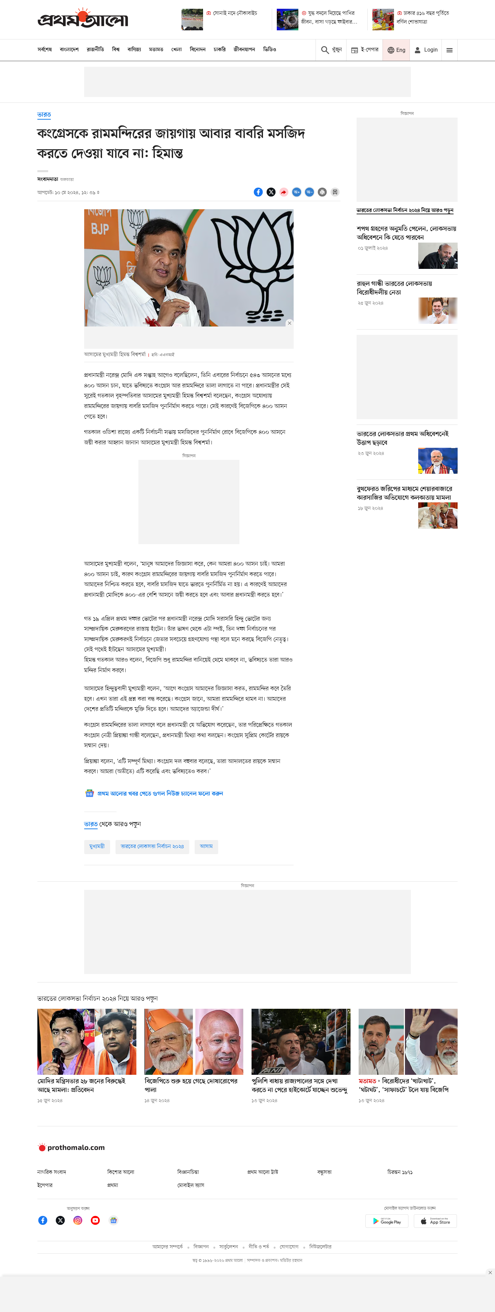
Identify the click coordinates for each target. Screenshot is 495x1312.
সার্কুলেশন (229, 1247)
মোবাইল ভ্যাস (190, 1185)
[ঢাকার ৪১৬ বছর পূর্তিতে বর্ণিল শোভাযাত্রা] (383, 19)
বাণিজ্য (134, 50)
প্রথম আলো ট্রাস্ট (263, 1172)
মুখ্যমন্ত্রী (97, 846)
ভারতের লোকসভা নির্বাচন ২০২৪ (152, 846)
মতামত (156, 50)
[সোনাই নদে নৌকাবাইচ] (192, 19)
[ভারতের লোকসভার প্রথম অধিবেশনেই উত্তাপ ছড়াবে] (438, 461)
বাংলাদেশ (69, 50)
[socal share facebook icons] (259, 196)
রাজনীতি (95, 50)
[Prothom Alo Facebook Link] (46, 1221)
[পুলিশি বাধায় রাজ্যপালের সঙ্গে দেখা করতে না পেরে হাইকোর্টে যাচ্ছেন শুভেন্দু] (301, 1042)
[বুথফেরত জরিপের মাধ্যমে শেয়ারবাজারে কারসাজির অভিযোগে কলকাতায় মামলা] (438, 515)
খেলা (176, 50)
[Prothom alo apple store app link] (435, 1222)
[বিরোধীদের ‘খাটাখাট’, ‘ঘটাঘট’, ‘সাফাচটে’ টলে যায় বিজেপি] (408, 1042)
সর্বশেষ (45, 50)
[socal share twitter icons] (272, 196)
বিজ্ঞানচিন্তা (188, 1172)
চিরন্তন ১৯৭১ (400, 1172)
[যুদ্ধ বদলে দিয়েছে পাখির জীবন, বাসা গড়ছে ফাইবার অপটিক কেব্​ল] (287, 19)
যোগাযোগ (289, 1247)
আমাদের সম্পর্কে (168, 1247)
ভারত (44, 115)
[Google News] (113, 1221)
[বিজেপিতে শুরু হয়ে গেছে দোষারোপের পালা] (193, 1042)
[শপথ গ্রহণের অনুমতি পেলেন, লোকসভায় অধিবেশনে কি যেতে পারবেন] (438, 256)
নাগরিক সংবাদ (51, 1172)
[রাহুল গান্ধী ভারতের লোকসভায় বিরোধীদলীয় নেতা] (438, 311)
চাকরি (220, 50)
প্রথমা (112, 1185)
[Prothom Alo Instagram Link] (81, 1221)
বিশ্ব (116, 50)
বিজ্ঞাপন (201, 1247)
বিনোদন (198, 50)
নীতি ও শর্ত (259, 1247)
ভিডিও (269, 50)
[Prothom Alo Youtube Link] (98, 1221)
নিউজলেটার (320, 1247)
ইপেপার (45, 1185)
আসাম (206, 846)
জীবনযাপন (244, 50)
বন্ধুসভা (325, 1172)
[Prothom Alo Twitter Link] (63, 1221)
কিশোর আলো (120, 1172)
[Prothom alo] (82, 19)
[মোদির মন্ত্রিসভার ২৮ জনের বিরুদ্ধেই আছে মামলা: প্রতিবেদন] (86, 1042)
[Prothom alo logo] (71, 1150)
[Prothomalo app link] (387, 1222)
